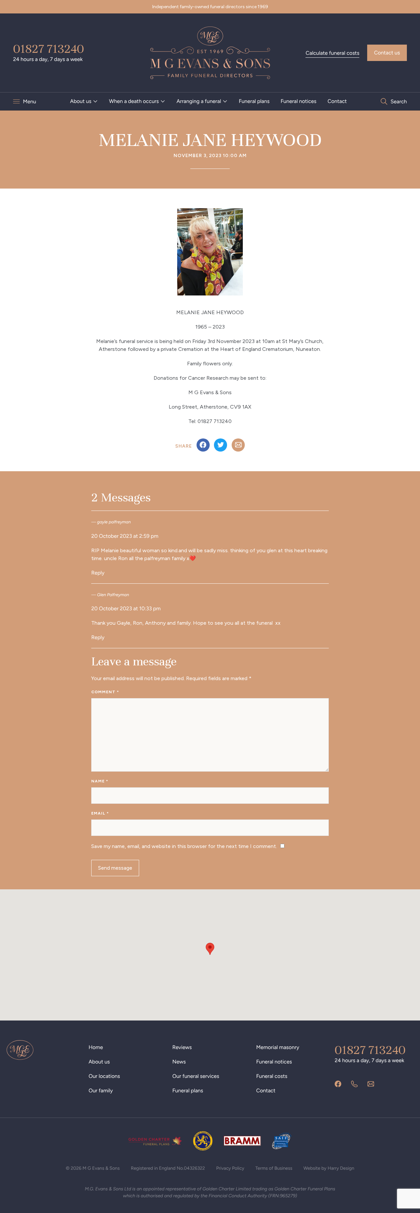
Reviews (182, 1047)
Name (99, 781)
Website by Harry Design (329, 1168)
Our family (101, 1090)
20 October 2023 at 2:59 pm (124, 536)
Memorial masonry (277, 1047)
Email (100, 813)
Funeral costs (271, 1076)
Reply (97, 573)
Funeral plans (254, 101)
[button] (210, 949)
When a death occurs (134, 101)
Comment (105, 692)
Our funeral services (195, 1076)
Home (96, 1047)
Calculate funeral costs (332, 53)
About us (81, 101)
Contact (337, 101)
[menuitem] (84, 101)
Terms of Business (273, 1168)
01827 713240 (48, 48)
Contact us (387, 53)
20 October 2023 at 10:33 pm (125, 608)
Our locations (104, 1076)
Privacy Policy (230, 1168)
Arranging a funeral (199, 101)
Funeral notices (298, 101)
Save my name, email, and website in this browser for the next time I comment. (184, 846)
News (179, 1062)
